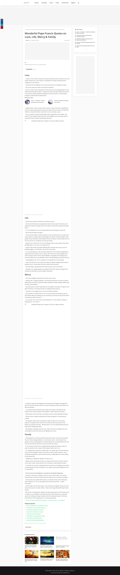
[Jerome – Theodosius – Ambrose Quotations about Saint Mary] (27, 102)
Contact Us (72, 570)
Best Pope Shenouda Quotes (34, 518)
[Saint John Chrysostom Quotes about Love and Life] (63, 540)
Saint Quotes (28, 527)
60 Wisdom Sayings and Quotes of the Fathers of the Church (47, 559)
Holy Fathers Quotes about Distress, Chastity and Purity (46, 546)
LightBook (27, 40)
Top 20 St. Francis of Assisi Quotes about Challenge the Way (31, 546)
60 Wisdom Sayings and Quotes (35, 510)
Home (27, 29)
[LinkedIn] (2, 25)
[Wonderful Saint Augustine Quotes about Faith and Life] (63, 554)
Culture (51, 2)
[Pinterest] (2, 27)
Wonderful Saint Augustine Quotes (36, 516)
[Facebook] (2, 20)
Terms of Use (56, 570)
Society (57, 2)
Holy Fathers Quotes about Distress (36, 507)
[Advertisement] (60, 16)
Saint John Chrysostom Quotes (35, 512)
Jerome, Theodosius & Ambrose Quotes (37, 505)
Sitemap (67, 570)
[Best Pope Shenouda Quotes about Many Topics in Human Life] (31, 554)
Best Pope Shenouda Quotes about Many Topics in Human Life (31, 560)
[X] (2, 22)
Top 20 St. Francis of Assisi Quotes (35, 520)
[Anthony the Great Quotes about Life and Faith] (50, 102)
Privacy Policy (48, 570)
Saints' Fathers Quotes (33, 29)
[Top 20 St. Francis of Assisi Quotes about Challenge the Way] (31, 540)
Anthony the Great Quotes (34, 514)
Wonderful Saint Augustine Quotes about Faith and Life (62, 560)
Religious (73, 2)
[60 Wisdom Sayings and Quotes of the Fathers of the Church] (47, 554)
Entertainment (65, 2)
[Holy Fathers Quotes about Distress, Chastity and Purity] (47, 540)
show (35, 69)
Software (36, 2)
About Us (62, 570)
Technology (44, 2)
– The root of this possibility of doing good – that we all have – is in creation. (45, 500)
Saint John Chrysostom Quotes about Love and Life (62, 546)
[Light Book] (27, 2)
